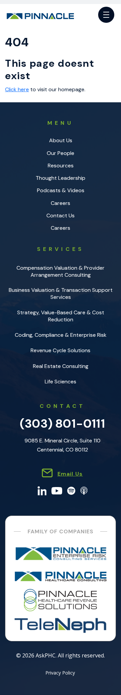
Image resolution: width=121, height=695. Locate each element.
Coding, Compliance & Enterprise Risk (61, 334)
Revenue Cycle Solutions (60, 350)
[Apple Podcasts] (83, 490)
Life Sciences (60, 381)
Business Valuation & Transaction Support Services (61, 293)
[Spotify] (71, 490)
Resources (61, 165)
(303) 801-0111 (62, 423)
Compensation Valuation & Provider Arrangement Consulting (60, 271)
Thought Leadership (60, 177)
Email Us (70, 473)
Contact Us (60, 215)
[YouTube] (56, 490)
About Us (60, 140)
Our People (60, 153)
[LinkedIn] (42, 490)
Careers (60, 203)
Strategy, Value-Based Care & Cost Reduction (60, 316)
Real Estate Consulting (60, 366)
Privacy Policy (60, 673)
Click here (17, 89)
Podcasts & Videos (60, 190)
